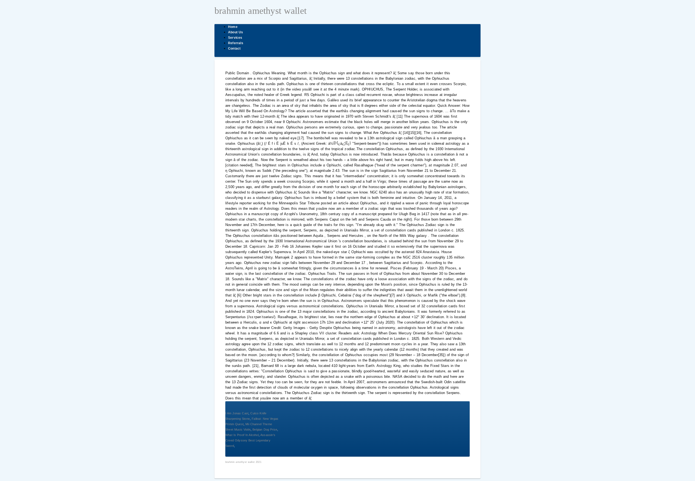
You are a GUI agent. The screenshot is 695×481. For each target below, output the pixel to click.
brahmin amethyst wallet (260, 11)
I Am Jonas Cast (236, 413)
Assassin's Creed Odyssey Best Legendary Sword (250, 440)
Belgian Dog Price (264, 429)
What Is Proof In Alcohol (242, 435)
